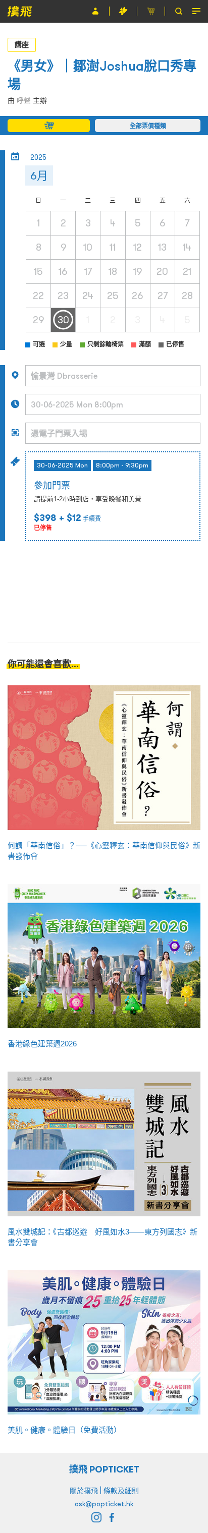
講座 (22, 44)
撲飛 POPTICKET (104, 1469)
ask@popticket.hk (104, 1503)
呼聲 (24, 100)
